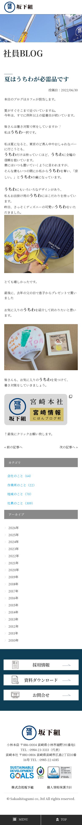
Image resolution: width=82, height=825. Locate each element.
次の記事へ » (69, 447)
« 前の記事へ (13, 447)
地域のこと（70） (20, 494)
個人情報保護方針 (59, 787)
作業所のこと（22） (21, 485)
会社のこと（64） (20, 476)
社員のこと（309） (21, 503)
